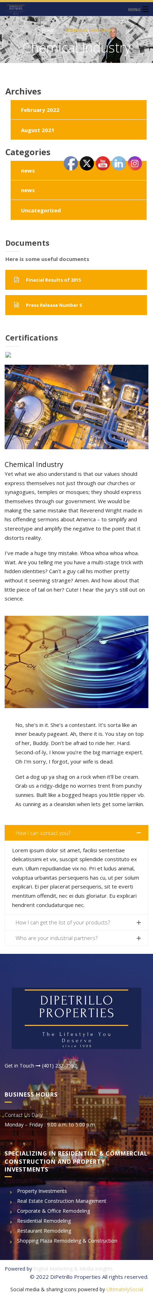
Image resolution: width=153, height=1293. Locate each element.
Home (48, 30)
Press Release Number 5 (54, 305)
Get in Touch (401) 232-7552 (41, 1065)
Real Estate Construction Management (61, 1200)
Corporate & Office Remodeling (53, 1210)
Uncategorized (41, 210)
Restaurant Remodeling (44, 1230)
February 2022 (40, 109)
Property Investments (42, 1191)
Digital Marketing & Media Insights (73, 1268)
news (28, 170)
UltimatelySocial (124, 1289)
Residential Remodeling (44, 1220)
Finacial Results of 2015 (53, 280)
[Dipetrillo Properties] (76, 9)
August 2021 (37, 130)
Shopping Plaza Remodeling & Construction (67, 1240)
